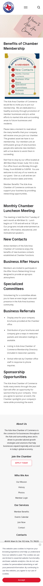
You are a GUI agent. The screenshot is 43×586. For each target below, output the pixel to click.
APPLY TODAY (21, 463)
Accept (21, 580)
